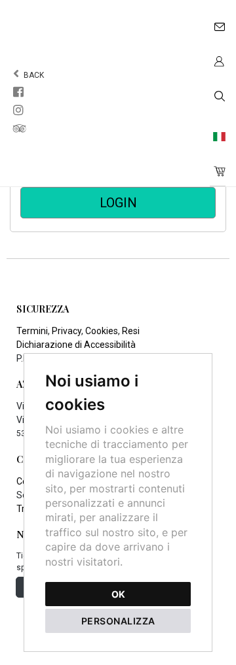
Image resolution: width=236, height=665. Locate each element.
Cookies (101, 331)
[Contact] (218, 24)
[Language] (218, 133)
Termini (32, 331)
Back (33, 75)
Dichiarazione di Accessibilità (76, 344)
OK (118, 594)
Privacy (66, 331)
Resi (131, 331)
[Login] (218, 58)
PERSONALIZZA (118, 620)
